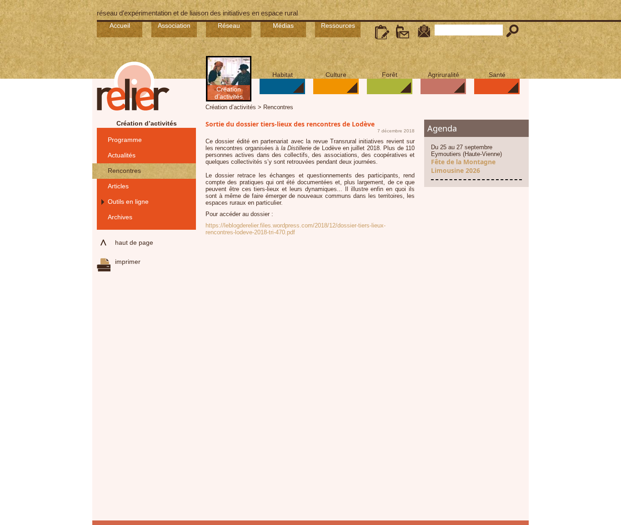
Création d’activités (229, 93)
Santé (497, 74)
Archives (120, 217)
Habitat (282, 74)
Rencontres (124, 170)
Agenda (442, 128)
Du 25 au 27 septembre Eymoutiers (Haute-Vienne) (466, 159)
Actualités (121, 155)
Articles (118, 186)
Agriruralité (443, 74)
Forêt (389, 74)
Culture (336, 74)
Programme (125, 139)
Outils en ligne (128, 201)
